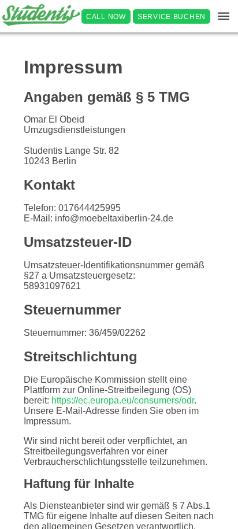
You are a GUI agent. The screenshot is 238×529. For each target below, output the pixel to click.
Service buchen (171, 16)
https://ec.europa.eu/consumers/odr (122, 400)
